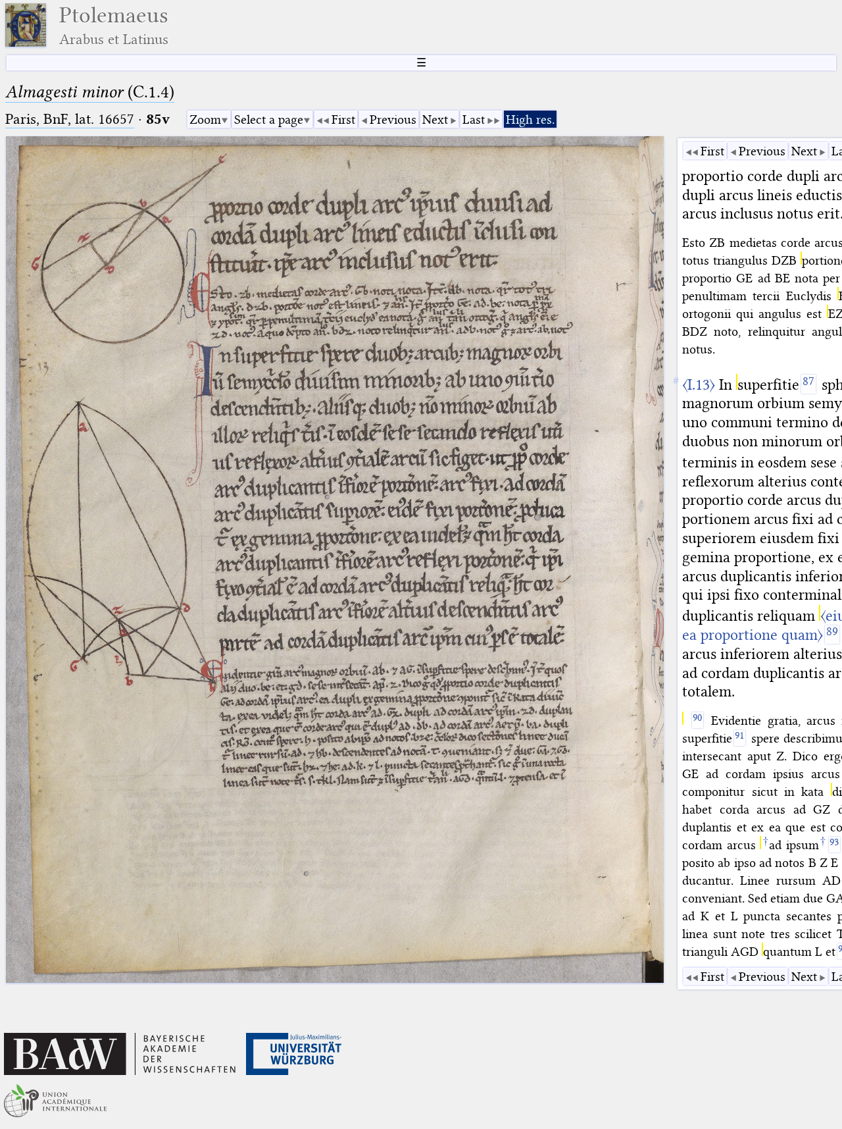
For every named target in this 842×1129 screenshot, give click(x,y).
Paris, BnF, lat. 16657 (69, 119)
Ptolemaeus (113, 25)
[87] (808, 384)
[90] (697, 720)
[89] (832, 634)
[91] (739, 738)
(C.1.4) (89, 92)
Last (473, 119)
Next (435, 119)
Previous (393, 119)
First (343, 119)
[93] (834, 845)
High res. (530, 119)
